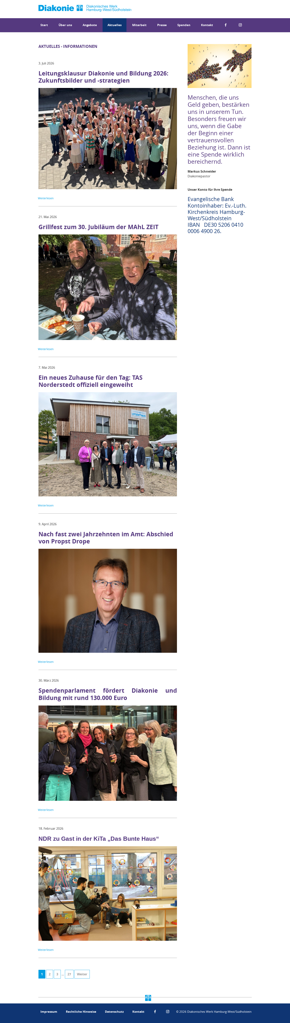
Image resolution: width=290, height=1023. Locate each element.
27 (70, 974)
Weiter (82, 974)
